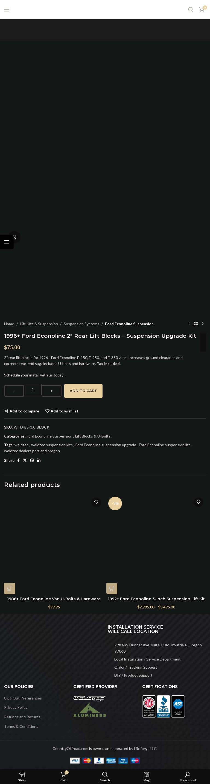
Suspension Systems (81, 323)
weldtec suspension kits (52, 444)
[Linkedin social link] (39, 460)
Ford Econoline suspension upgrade (105, 444)
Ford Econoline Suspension (129, 323)
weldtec (21, 444)
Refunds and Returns (22, 716)
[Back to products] (196, 324)
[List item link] (157, 648)
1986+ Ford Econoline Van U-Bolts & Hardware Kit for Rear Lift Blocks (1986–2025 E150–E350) (54, 601)
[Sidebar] (7, 242)
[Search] (190, 9)
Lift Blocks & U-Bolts (92, 436)
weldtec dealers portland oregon (32, 450)
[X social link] (24, 460)
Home (9, 323)
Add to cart (83, 390)
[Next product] (202, 324)
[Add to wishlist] (96, 502)
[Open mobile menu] (6, 9)
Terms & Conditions (21, 726)
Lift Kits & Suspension (39, 323)
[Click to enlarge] (14, 237)
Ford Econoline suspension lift (164, 444)
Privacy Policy (15, 707)
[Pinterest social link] (32, 460)
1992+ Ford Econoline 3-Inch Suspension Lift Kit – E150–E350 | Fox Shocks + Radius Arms (156, 601)
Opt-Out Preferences (23, 698)
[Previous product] (189, 324)
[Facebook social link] (18, 460)
